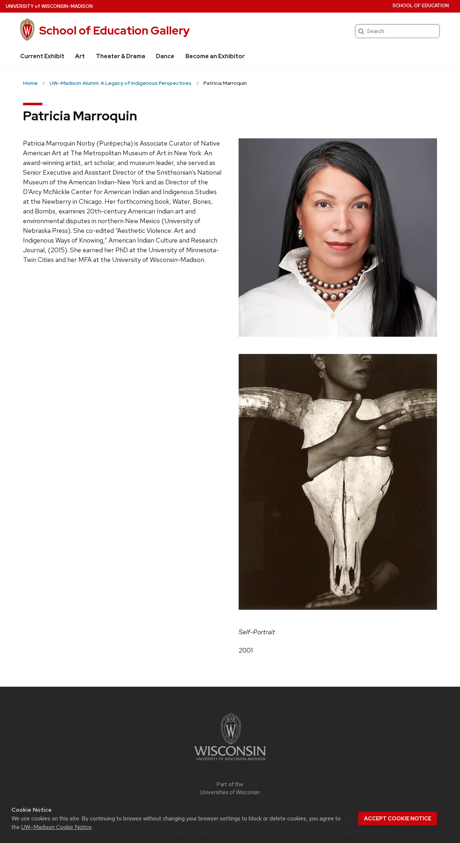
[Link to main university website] (230, 761)
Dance (165, 56)
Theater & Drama (120, 56)
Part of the (230, 788)
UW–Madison (49, 6)
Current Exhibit (42, 56)
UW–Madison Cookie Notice (56, 827)
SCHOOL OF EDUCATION (420, 6)
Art (80, 56)
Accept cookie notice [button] (397, 818)
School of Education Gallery (114, 30)
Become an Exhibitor (215, 56)
